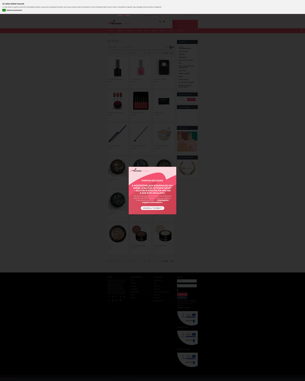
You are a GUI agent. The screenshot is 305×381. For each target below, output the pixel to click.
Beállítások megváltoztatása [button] (14, 10)
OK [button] (4, 10)
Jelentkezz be (120, 15)
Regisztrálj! (127, 15)
